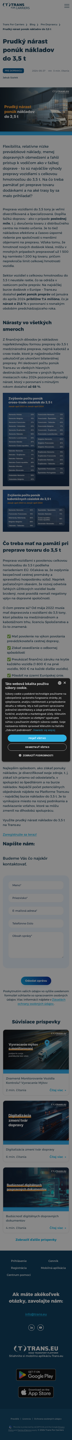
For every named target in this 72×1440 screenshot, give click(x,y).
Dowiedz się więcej (44, 730)
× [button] (64, 682)
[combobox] (60, 683)
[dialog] (36, 720)
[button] (36, 755)
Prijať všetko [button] (37, 738)
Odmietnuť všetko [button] (37, 747)
